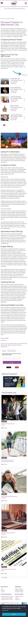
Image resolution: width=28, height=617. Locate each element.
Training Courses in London (7, 596)
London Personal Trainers (6, 597)
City (2, 589)
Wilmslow (19, 345)
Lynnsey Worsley (16, 115)
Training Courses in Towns (7, 599)
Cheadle (22, 343)
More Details (13, 83)
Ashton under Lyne (5, 343)
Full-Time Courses (19, 590)
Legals (16, 597)
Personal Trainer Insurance (14, 8)
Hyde (25, 343)
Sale (6, 345)
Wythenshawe (4, 346)
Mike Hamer (14, 106)
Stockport (14, 345)
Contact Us (17, 599)
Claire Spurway (15, 97)
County (2, 591)
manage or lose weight (9, 309)
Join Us (6, 8)
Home (2, 18)
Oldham (2, 345)
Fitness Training (18, 589)
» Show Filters (24, 75)
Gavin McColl (14, 78)
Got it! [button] (14, 614)
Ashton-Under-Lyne (14, 343)
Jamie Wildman (15, 87)
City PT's (5, 18)
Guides (4, 421)
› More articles (4, 577)
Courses (3, 590)
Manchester (3, 340)
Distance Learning (19, 591)
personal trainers (5, 170)
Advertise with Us (19, 596)
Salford (9, 345)
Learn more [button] (5, 610)
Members (23, 8)
